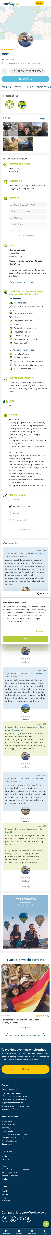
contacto (26, 78)
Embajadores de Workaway (12, 1137)
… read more (33, 701)
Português (5, 1201)
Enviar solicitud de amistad (28, 71)
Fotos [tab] (18, 87)
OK (25, 639)
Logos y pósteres (8, 1131)
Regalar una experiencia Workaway (15, 1106)
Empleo (4, 1179)
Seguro (4, 1166)
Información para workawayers (14, 1096)
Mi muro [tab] (29, 87)
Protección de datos (9, 1175)
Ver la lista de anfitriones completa (25, 1035)
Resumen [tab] (6, 87)
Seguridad (5, 1159)
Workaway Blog (7, 1121)
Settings (39, 631)
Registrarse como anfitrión (12, 1102)
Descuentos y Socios (9, 1109)
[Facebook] (5, 1219)
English (4, 1191)
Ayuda (4, 1156)
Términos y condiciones (10, 1172)
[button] (21, 1027)
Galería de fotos (8, 1124)
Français (4, 1197)
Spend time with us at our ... (34, 778)
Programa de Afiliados (10, 1141)
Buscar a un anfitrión (9, 1089)
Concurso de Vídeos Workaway (14, 1134)
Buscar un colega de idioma (22, 282)
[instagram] (20, 1219)
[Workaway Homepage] (10, 2)
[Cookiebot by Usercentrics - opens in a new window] (37, 594)
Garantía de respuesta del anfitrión (15, 1169)
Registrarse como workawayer (13, 1099)
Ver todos (43, 118)
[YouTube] (13, 1219)
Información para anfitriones (12, 1093)
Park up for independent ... (33, 673)
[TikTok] (28, 1219)
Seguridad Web (25, 529)
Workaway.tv (6, 1128)
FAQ (3, 1163)
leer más (25, 905)
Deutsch (4, 1194)
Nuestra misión (7, 1144)
